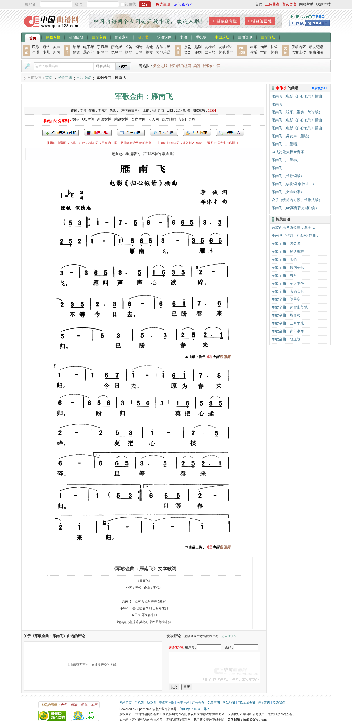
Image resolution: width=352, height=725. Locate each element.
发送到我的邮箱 (60, 132)
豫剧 (187, 52)
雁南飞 (277, 104)
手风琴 (102, 47)
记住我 (130, 4)
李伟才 (102, 110)
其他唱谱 (226, 52)
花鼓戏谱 (226, 47)
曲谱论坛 (268, 36)
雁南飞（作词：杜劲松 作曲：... (297, 235)
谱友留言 (289, 4)
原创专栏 (53, 36)
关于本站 (183, 702)
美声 (56, 47)
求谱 (183, 36)
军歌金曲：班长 (284, 259)
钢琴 (76, 47)
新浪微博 (104, 119)
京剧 (187, 47)
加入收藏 (197, 132)
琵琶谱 (116, 52)
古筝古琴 (163, 47)
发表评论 (230, 132)
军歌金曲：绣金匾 (286, 243)
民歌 (35, 47)
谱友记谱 (316, 47)
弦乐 (253, 52)
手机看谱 (164, 132)
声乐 (253, 47)
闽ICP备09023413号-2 (194, 709)
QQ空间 (88, 119)
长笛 (128, 47)
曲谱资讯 (245, 36)
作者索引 (122, 36)
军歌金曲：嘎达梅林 (288, 251)
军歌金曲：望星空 (286, 299)
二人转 (210, 52)
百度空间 (138, 119)
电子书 (143, 36)
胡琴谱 (102, 52)
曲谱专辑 (99, 36)
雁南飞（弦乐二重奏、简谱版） (297, 112)
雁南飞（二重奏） (286, 160)
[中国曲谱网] (51, 29)
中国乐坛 (222, 36)
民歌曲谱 (65, 78)
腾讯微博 (121, 119)
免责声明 (213, 702)
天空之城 (160, 66)
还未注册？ (229, 636)
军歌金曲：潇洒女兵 (288, 291)
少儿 (46, 52)
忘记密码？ (183, 4)
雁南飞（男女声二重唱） (291, 136)
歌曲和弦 (316, 52)
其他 (274, 52)
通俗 (46, 47)
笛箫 (76, 52)
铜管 (139, 47)
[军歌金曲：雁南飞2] (144, 550)
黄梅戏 (210, 47)
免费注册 (163, 4)
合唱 (35, 52)
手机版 (201, 36)
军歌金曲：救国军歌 (288, 267)
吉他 (149, 47)
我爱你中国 (212, 66)
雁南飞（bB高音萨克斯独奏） (295, 208)
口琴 (139, 52)
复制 (182, 119)
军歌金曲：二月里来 (288, 323)
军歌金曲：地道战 (286, 339)
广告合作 (198, 702)
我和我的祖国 (180, 66)
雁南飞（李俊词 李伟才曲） (294, 184)
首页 (259, 4)
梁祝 (196, 66)
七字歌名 (84, 78)
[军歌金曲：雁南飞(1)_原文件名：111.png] (144, 360)
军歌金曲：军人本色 (288, 283)
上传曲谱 (272, 4)
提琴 (149, 52)
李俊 (83, 110)
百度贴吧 (169, 119)
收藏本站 (323, 4)
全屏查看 (131, 132)
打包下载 (98, 132)
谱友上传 (298, 52)
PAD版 (151, 702)
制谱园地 (76, 36)
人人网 (153, 119)
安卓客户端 (166, 702)
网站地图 (229, 702)
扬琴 (128, 52)
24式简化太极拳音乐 (288, 152)
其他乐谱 (163, 52)
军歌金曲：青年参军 (288, 331)
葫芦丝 (88, 52)
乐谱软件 (164, 36)
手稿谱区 (298, 47)
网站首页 (125, 702)
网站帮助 (306, 4)
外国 (56, 52)
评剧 (198, 52)
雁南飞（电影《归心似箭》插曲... (298, 96)
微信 (76, 119)
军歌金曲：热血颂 (286, 315)
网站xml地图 (246, 702)
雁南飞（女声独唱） (288, 192)
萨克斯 (116, 47)
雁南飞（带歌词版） (288, 176)
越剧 (198, 47)
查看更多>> (320, 88)
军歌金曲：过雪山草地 (290, 307)
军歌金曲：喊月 (284, 275)
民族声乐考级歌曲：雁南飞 (293, 227)
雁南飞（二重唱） (286, 144)
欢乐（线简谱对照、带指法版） (297, 200)
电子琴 (88, 47)
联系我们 (279, 702)
